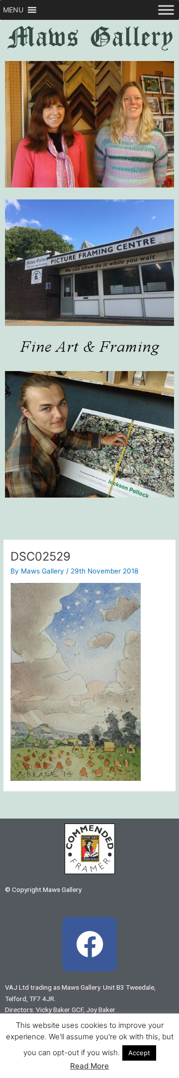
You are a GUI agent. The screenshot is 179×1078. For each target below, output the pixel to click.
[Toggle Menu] (166, 9)
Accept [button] (139, 1053)
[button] (13, 10)
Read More (89, 1066)
